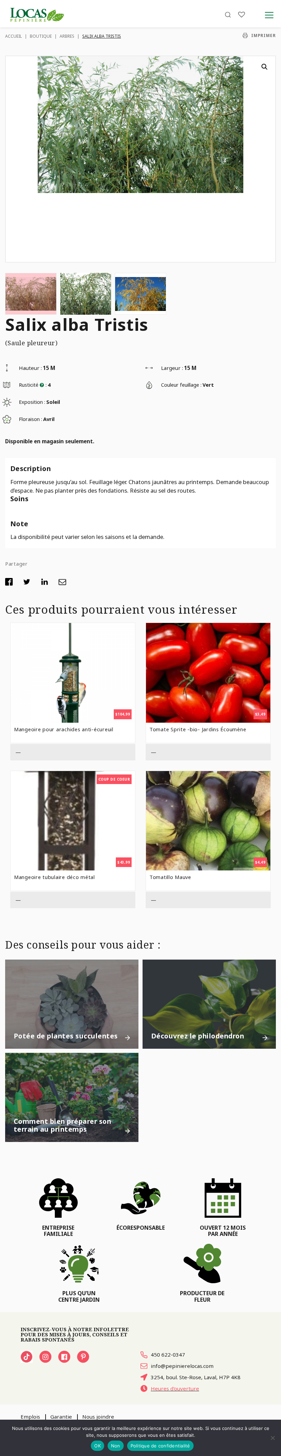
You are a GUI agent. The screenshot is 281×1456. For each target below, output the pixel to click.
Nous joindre (98, 1416)
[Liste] (241, 14)
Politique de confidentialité (160, 1445)
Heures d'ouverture (175, 1388)
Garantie (61, 1416)
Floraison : (30, 419)
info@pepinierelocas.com (182, 1365)
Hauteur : (30, 367)
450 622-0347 (168, 1354)
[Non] (272, 1437)
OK (97, 1445)
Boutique (41, 36)
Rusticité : (33, 384)
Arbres (67, 36)
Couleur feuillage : (181, 384)
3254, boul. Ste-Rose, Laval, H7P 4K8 (196, 1377)
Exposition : (32, 401)
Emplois (30, 1416)
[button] (264, 67)
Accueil (13, 36)
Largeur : (172, 367)
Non (115, 1445)
